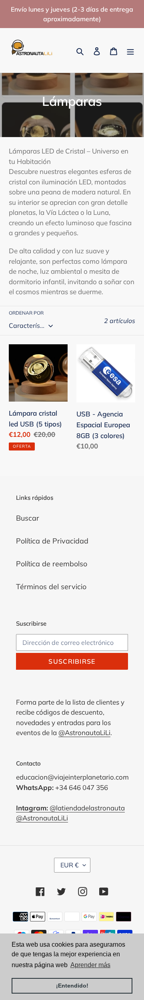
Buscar (27, 518)
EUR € (69, 865)
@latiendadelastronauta (70, 808)
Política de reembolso (51, 563)
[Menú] (130, 50)
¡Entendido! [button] (72, 985)
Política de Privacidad (52, 540)
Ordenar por (26, 313)
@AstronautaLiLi (84, 732)
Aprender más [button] (90, 965)
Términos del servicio (51, 586)
